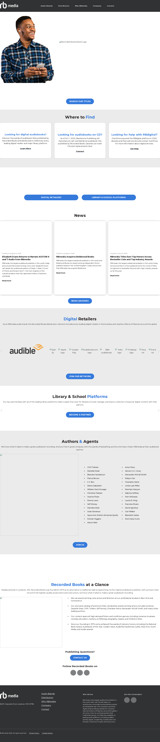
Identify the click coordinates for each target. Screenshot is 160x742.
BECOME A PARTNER (80, 415)
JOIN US (80, 545)
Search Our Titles (80, 101)
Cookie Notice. (47, 733)
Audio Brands (47, 6)
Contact (110, 6)
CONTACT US (80, 658)
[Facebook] (80, 673)
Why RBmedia (81, 6)
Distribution (63, 6)
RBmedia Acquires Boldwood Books (75, 257)
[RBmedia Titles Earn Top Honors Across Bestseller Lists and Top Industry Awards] (134, 235)
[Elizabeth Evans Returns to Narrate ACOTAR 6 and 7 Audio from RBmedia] (26, 235)
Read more (6, 281)
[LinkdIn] (73, 673)
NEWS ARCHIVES (80, 301)
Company (97, 6)
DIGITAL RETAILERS (51, 197)
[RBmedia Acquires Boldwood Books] (80, 235)
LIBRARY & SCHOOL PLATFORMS (109, 197)
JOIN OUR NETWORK (80, 376)
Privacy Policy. (34, 733)
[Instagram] (87, 673)
